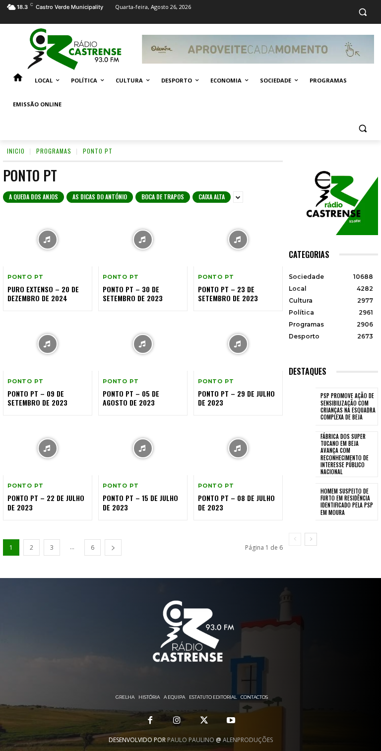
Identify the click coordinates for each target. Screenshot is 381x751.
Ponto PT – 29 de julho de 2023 (236, 398)
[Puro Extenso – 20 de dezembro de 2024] (47, 239)
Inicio (16, 151)
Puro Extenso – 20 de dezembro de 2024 (43, 293)
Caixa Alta (211, 196)
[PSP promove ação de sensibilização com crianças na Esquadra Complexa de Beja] (302, 406)
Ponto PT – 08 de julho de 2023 (236, 502)
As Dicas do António (99, 196)
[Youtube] (231, 721)
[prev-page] (295, 539)
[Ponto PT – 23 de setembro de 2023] (238, 239)
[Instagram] (177, 721)
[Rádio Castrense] (74, 49)
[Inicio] (18, 80)
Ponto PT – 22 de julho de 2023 (45, 502)
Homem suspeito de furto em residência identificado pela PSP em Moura (346, 501)
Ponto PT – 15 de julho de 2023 (140, 502)
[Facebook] (150, 721)
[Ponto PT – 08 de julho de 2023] (238, 448)
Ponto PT (25, 277)
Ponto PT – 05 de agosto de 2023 (131, 398)
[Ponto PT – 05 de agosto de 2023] (143, 344)
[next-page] (113, 547)
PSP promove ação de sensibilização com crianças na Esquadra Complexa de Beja (348, 406)
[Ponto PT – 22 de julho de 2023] (47, 448)
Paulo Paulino (190, 740)
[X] (204, 721)
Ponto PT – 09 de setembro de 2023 (37, 398)
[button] (362, 12)
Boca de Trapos (162, 196)
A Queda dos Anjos (33, 196)
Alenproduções (248, 740)
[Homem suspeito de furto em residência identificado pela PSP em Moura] (302, 502)
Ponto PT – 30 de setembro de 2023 (133, 293)
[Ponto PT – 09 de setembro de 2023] (47, 344)
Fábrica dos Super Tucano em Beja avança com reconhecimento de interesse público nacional (344, 454)
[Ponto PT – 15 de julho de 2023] (143, 448)
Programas (53, 151)
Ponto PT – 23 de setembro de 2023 (228, 293)
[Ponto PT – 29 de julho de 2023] (238, 344)
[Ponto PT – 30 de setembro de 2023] (143, 239)
